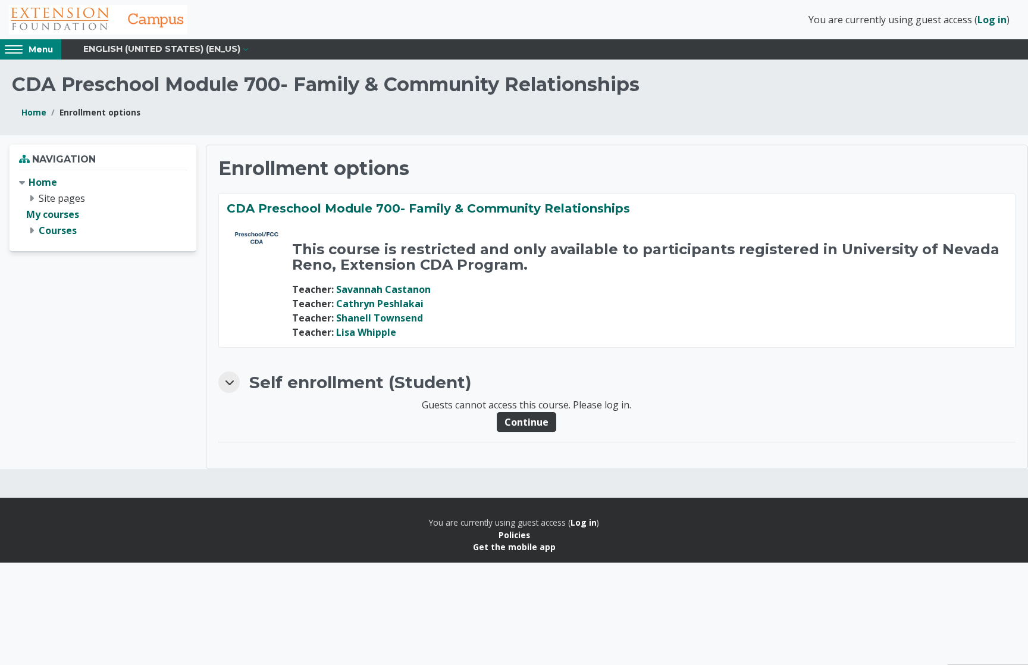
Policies (514, 535)
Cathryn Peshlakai (380, 303)
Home (33, 112)
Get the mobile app (514, 546)
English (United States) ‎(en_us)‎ (161, 48)
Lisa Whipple (366, 332)
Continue (526, 422)
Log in (992, 19)
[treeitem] (103, 207)
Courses (58, 230)
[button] (229, 382)
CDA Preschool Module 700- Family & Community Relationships (428, 208)
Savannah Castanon (383, 289)
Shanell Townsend (379, 317)
